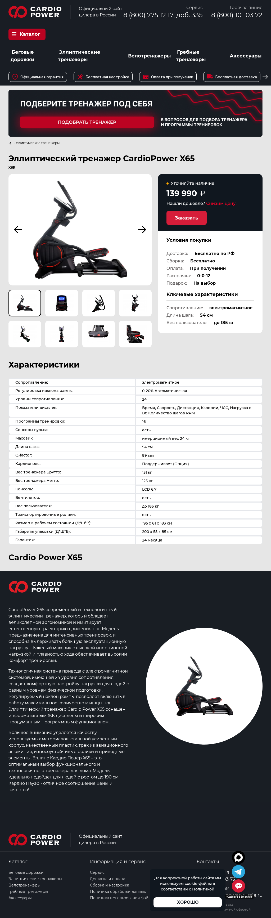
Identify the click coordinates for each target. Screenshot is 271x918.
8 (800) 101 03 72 (237, 15)
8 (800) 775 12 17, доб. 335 (163, 15)
